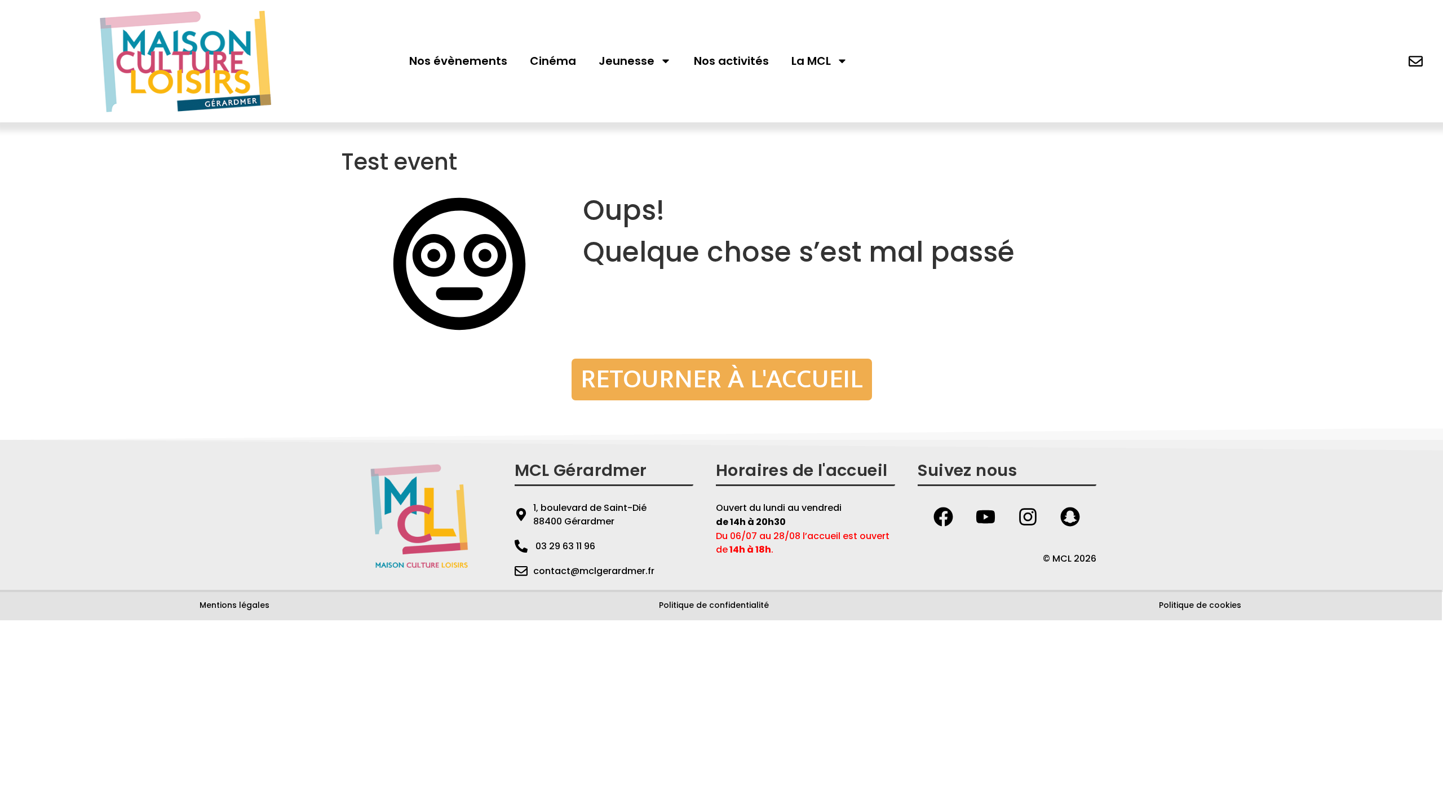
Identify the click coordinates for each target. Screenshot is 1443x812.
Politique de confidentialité (714, 605)
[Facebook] (943, 517)
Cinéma (553, 61)
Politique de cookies (1200, 605)
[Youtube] (986, 517)
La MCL (811, 61)
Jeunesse (626, 61)
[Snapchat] (1070, 517)
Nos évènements (458, 61)
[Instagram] (1028, 517)
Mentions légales (234, 605)
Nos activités (731, 61)
